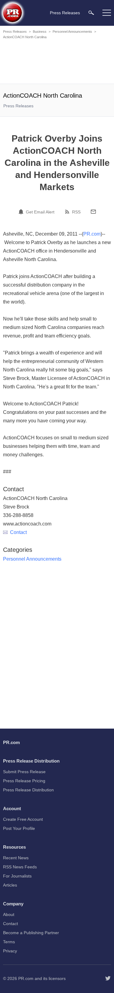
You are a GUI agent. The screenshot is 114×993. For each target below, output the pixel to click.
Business (40, 31)
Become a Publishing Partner (31, 932)
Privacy (10, 950)
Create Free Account (23, 819)
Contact (18, 532)
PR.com (92, 234)
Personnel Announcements (72, 31)
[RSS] (68, 212)
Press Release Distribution (28, 789)
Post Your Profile (19, 828)
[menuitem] (91, 12)
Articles (10, 885)
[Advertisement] (57, 62)
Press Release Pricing (24, 780)
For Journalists (17, 876)
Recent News (16, 857)
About (8, 914)
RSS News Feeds (20, 866)
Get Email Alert (40, 212)
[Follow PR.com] (108, 978)
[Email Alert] (22, 212)
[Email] (93, 212)
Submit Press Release (24, 771)
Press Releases (15, 31)
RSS (76, 212)
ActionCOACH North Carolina (25, 37)
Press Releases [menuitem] (65, 12)
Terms (9, 941)
